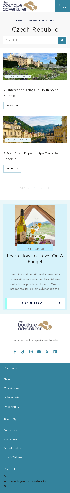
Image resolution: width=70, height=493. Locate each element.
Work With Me (11, 388)
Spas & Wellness (13, 457)
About (7, 379)
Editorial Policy (12, 396)
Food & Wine (11, 439)
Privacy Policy (11, 406)
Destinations (11, 430)
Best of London (12, 448)
